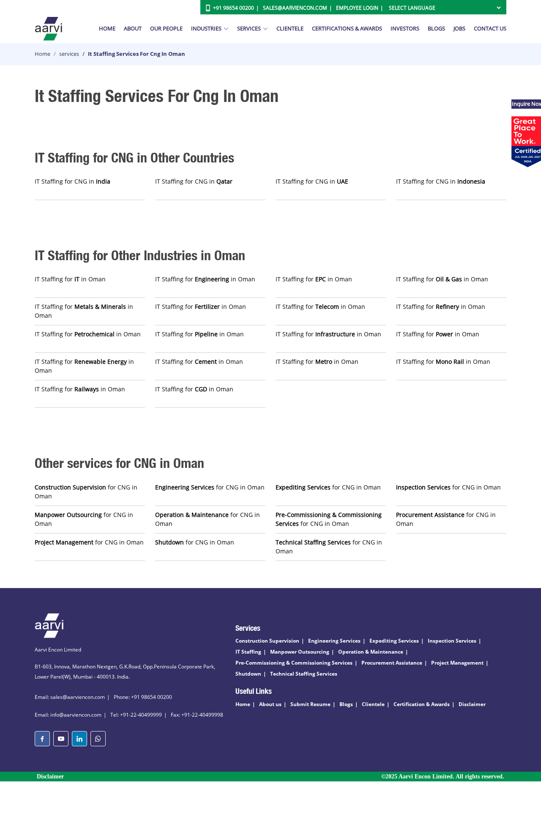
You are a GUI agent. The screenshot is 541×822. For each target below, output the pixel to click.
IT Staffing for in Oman (70, 279)
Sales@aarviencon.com (295, 7)
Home (107, 28)
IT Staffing (248, 651)
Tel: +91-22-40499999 (136, 714)
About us (270, 704)
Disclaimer (472, 704)
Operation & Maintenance (370, 651)
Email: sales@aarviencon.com (70, 697)
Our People (166, 28)
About (133, 28)
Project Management (457, 662)
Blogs (436, 28)
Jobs (459, 28)
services (69, 54)
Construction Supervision (267, 640)
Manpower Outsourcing (299, 651)
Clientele (289, 28)
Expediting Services (394, 640)
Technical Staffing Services (303, 673)
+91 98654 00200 (233, 7)
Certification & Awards (421, 704)
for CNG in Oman (86, 491)
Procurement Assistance (391, 662)
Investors (405, 28)
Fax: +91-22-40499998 (197, 714)
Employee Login (357, 7)
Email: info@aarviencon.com (68, 714)
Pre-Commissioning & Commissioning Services (293, 662)
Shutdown (248, 673)
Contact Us (490, 28)
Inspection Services (452, 640)
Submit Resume (310, 704)
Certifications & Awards (347, 28)
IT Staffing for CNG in (72, 181)
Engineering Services (334, 640)
